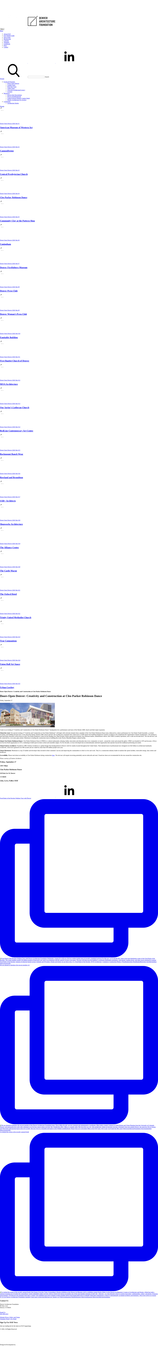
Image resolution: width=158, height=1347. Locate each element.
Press (5, 45)
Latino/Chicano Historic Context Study (18, 98)
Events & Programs (9, 82)
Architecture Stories (13, 103)
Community (7, 101)
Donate (2, 78)
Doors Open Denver (13, 83)
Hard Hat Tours (11, 87)
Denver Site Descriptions (14, 95)
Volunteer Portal (4, 1319)
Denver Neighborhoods (14, 96)
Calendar (6, 40)
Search (47, 77)
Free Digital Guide (9, 35)
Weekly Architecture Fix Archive (16, 100)
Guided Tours (11, 85)
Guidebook (7, 44)
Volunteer (6, 42)
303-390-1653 (4, 1314)
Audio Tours (11, 88)
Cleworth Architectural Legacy (16, 90)
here (53, 755)
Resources (7, 93)
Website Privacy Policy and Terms (10, 1317)
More (1, 31)
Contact (6, 47)
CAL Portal (13, 1319)
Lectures (9, 91)
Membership (7, 39)
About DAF (7, 34)
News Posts (7, 37)
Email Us (2, 1312)
